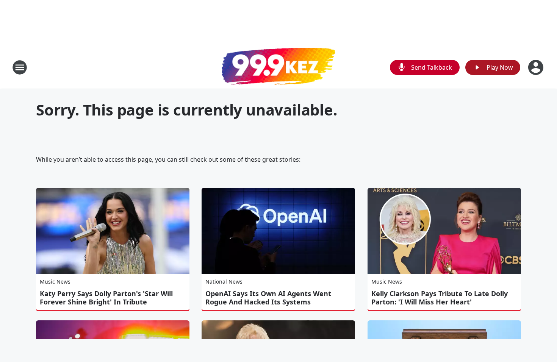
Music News (55, 281)
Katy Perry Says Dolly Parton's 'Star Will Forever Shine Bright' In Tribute (106, 297)
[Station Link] (278, 67)
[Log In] (536, 67)
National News (224, 281)
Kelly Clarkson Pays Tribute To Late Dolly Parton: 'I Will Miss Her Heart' (439, 297)
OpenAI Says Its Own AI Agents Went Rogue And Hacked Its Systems (268, 297)
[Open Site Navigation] (19, 67)
